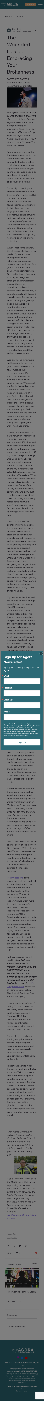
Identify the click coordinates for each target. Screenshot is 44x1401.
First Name (9, 688)
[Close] (41, 653)
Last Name (8, 700)
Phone (7, 712)
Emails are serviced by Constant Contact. (16, 735)
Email (6, 676)
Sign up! (22, 742)
